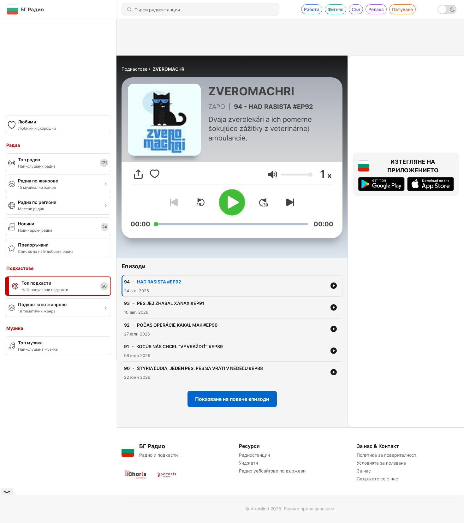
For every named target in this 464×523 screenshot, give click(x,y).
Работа (311, 9)
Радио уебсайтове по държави (272, 470)
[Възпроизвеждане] (232, 202)
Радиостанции (254, 455)
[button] (272, 174)
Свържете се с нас (377, 478)
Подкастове (134, 69)
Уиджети (248, 463)
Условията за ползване (381, 463)
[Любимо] (155, 174)
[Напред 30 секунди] (264, 202)
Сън (356, 9)
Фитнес (335, 9)
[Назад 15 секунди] (200, 202)
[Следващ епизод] (289, 202)
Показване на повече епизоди (232, 399)
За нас (364, 470)
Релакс (376, 9)
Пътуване (402, 9)
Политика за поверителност (386, 455)
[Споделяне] (138, 174)
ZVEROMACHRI (169, 69)
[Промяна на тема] (446, 9)
